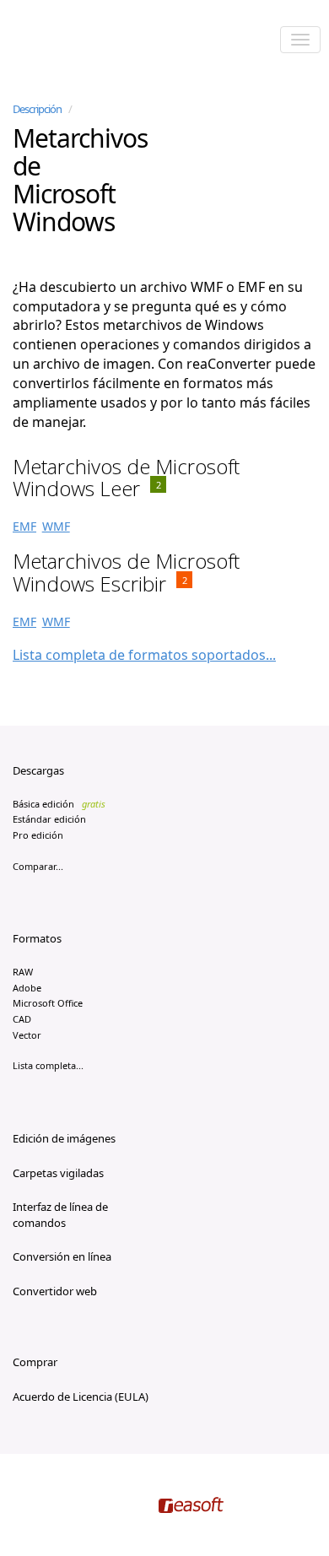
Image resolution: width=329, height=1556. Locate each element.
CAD (22, 1019)
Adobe (27, 987)
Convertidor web (55, 1291)
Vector (27, 1035)
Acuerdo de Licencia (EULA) (80, 1396)
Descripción (37, 108)
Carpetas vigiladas (58, 1173)
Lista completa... (48, 1065)
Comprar (35, 1362)
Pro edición (38, 835)
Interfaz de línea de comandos (60, 1214)
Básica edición (59, 803)
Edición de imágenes (64, 1138)
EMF (24, 526)
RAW (23, 971)
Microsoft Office (48, 1003)
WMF (56, 526)
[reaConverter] (85, 41)
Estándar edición (49, 819)
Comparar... (38, 866)
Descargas (38, 770)
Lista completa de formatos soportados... (144, 655)
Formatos (37, 938)
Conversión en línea (62, 1256)
